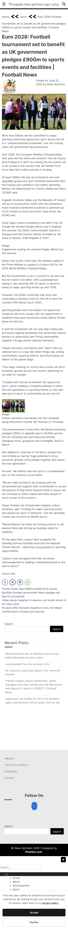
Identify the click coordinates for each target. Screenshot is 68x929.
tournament (18, 596)
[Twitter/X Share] (12, 582)
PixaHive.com (33, 851)
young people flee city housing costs (27, 664)
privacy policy (50, 902)
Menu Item (11, 874)
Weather (10, 758)
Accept (34, 912)
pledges (50, 592)
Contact (9, 777)
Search (9, 623)
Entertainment (21, 885)
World (16, 881)
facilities (7, 592)
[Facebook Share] (5, 582)
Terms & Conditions (16, 764)
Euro (45, 588)
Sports (6, 596)
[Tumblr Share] (20, 582)
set (58, 592)
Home (5, 16)
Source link (8, 573)
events (53, 588)
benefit (38, 588)
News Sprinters (56, 84)
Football (17, 592)
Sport (23, 16)
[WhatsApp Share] (28, 582)
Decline (34, 922)
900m (29, 588)
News (41, 592)
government (30, 592)
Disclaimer (11, 771)
